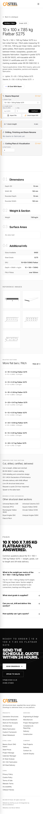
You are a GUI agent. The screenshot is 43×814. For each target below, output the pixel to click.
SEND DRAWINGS (13, 666)
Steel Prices (7, 750)
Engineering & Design (31, 716)
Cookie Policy (7, 777)
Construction (27, 734)
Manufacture (28, 720)
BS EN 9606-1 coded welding (13, 471)
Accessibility (7, 787)
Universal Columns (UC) (30, 504)
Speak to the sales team (11, 490)
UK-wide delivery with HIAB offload (15, 480)
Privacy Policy (8, 774)
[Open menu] (38, 4)
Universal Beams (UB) (10, 504)
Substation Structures (10, 716)
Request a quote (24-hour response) (16, 486)
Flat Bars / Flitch (9, 23)
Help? (39, 96)
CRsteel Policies (8, 790)
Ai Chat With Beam (13, 86)
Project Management (30, 723)
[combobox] (22, 102)
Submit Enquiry (28, 754)
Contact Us (27, 750)
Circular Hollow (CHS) (30, 510)
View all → (36, 364)
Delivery (26, 731)
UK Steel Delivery (9, 765)
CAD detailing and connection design (16, 474)
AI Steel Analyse (8, 759)
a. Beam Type (7, 99)
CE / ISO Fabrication (10, 762)
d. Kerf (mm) (7, 147)
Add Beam (34, 111)
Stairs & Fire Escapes (10, 723)
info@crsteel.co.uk (10, 680)
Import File (13, 115)
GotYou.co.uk (14, 803)
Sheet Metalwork (9, 735)
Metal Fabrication (9, 729)
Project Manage (8, 753)
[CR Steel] (10, 4)
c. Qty (17, 108)
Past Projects (28, 744)
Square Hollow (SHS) (29, 507)
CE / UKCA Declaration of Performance (17, 477)
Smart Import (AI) (32, 115)
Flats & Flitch (7, 518)
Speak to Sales (13, 674)
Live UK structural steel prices (13, 483)
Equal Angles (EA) (9, 515)
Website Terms (8, 783)
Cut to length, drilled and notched (15, 468)
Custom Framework (10, 732)
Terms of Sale (7, 780)
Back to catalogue (10, 17)
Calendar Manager (9, 756)
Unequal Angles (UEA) (30, 515)
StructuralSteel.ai (8, 804)
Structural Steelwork (10, 720)
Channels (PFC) (8, 507)
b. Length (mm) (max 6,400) (7, 107)
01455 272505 (8, 683)
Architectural (7, 726)
